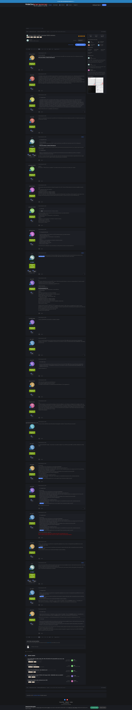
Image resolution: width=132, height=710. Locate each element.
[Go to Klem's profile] (72, 660)
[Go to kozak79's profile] (32, 282)
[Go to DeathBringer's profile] (32, 322)
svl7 (31, 39)
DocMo (75, 675)
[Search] (42, 28)
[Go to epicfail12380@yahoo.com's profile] (32, 426)
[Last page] (52, 49)
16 (32, 200)
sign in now (49, 642)
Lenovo (37, 40)
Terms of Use (39, 707)
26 (32, 353)
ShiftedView (32, 186)
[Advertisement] (66, 17)
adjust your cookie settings (72, 707)
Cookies (71, 702)
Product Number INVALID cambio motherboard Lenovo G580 (37, 680)
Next (50, 49)
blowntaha (102, 41)
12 (45, 49)
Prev (29, 49)
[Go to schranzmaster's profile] (89, 45)
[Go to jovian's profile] (32, 99)
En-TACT (32, 339)
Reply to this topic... (35, 646)
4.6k (30, 155)
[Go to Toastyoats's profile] (32, 405)
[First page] (27, 49)
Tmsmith (32, 75)
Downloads (55, 4)
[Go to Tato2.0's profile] (72, 681)
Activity (62, 4)
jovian (32, 95)
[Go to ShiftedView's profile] (32, 189)
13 (47, 49)
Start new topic (70, 44)
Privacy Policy (61, 702)
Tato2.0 (30, 681)
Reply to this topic (80, 44)
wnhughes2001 (32, 165)
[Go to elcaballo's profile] (32, 468)
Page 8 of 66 (57, 49)
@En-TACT (40, 478)
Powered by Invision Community (66, 704)
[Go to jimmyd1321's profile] (32, 57)
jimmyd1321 (32, 54)
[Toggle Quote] (39, 97)
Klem (29, 660)
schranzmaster (93, 44)
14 (32, 110)
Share (75, 40)
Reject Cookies (102, 707)
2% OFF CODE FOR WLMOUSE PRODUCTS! (65, 1)
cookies (48, 707)
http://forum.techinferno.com (43, 288)
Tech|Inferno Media (36, 695)
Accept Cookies (95, 707)
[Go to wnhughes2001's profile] (32, 169)
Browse (70, 4)
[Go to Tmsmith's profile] (32, 78)
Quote (42, 69)
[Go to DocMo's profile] (72, 676)
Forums (50, 4)
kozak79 (32, 279)
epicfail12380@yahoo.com (32, 422)
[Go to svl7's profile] (28, 40)
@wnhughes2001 (41, 256)
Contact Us (67, 702)
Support (75, 4)
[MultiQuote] (39, 70)
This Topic (38, 28)
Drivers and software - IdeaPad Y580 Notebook (46, 57)
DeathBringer (32, 318)
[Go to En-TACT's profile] (32, 343)
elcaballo (32, 464)
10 (42, 49)
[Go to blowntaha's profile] (99, 42)
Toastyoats (32, 402)
